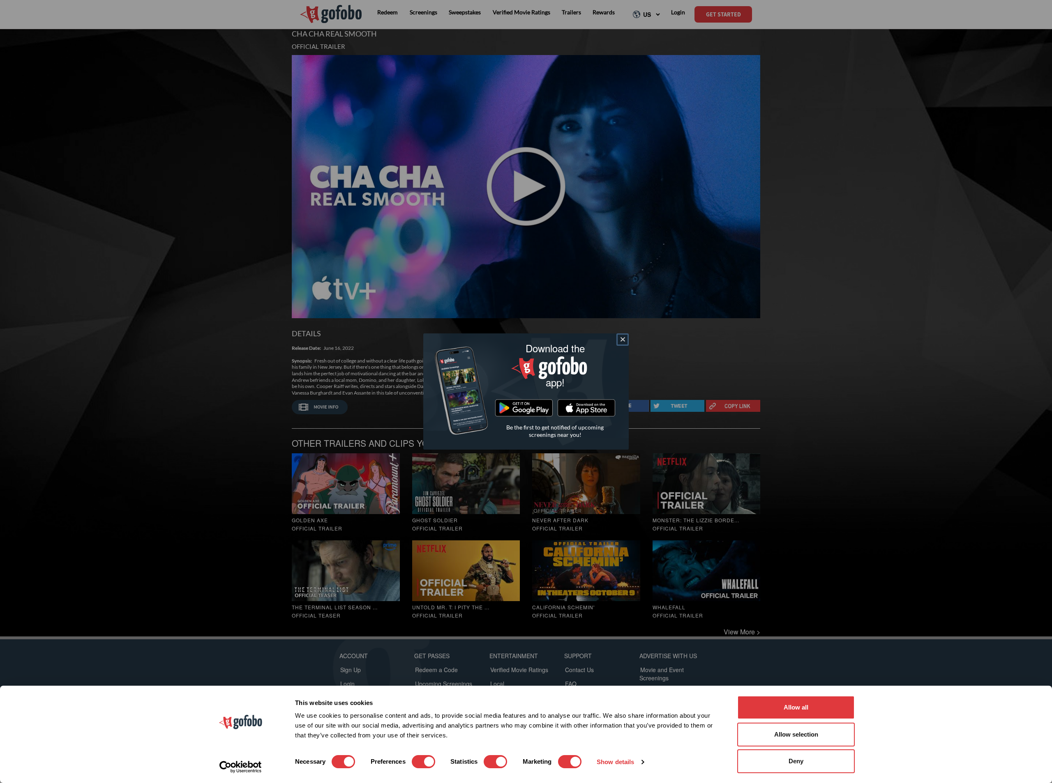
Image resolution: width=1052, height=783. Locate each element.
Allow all (796, 707)
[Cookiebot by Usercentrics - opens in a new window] (241, 767)
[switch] (423, 761)
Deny (796, 761)
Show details (615, 761)
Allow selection (796, 734)
